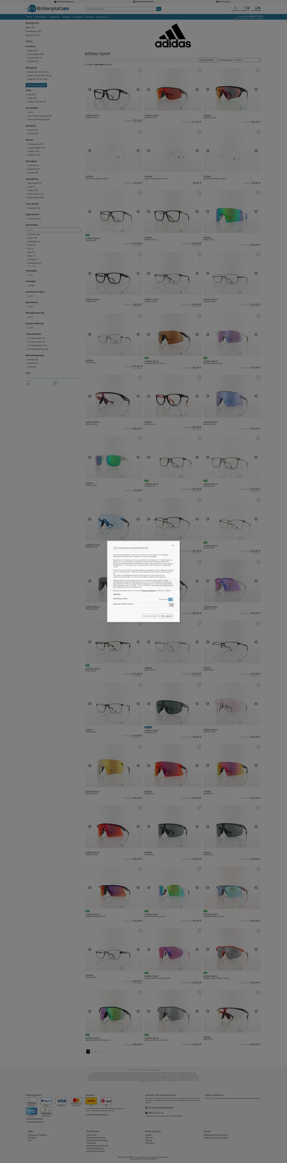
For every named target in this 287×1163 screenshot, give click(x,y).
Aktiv (171, 599)
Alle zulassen (166, 616)
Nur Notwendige (150, 616)
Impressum (117, 594)
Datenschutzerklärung (149, 590)
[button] (171, 599)
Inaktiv (172, 605)
